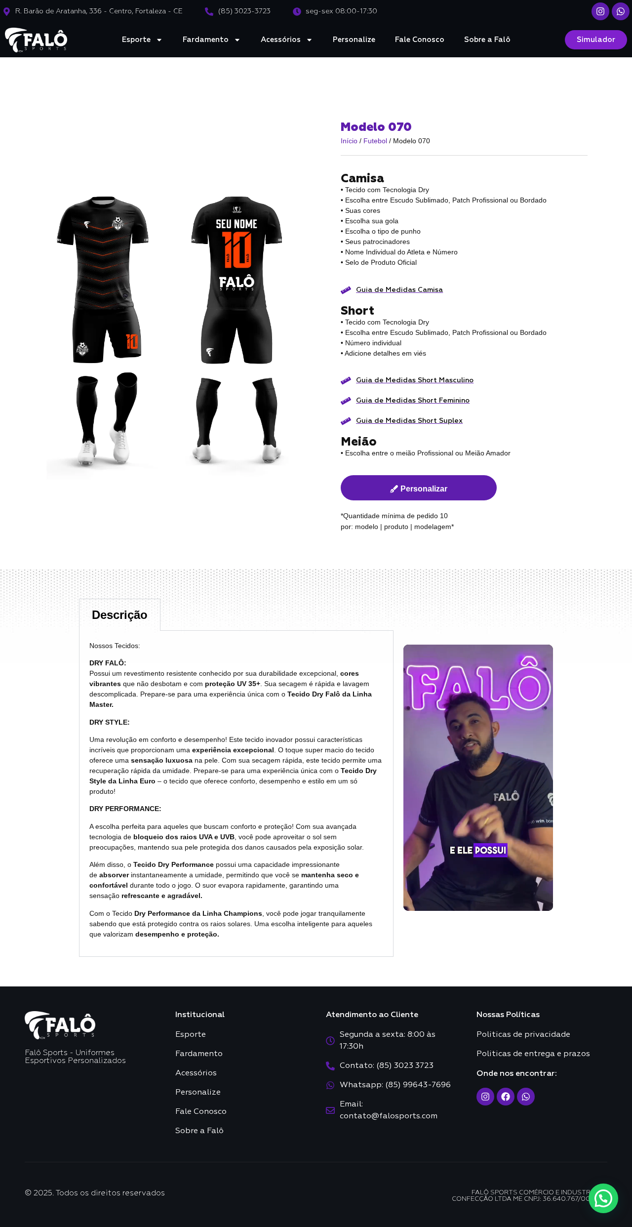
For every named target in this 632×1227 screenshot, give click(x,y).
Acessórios (281, 39)
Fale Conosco (419, 39)
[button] (603, 1198)
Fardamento (206, 39)
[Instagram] (600, 11)
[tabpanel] (236, 794)
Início (349, 141)
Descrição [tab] (120, 614)
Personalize (354, 39)
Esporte (136, 39)
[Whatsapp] (621, 11)
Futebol (375, 141)
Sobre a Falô (487, 39)
